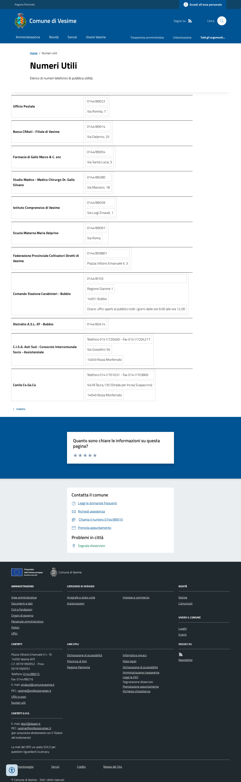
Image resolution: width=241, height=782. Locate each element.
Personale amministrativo (27, 621)
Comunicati (185, 603)
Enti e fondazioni (21, 609)
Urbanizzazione (182, 37)
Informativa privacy (135, 655)
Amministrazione (28, 37)
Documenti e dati (22, 603)
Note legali (129, 661)
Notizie (182, 597)
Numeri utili (18, 702)
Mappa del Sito (112, 766)
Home (33, 53)
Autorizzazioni (75, 603)
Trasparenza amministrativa (147, 37)
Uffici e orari (18, 696)
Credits (81, 766)
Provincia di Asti (77, 661)
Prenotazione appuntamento (141, 686)
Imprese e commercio (136, 597)
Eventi (182, 634)
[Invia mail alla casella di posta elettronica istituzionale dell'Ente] (37, 685)
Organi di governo (22, 615)
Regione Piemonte (25, 4)
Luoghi (182, 628)
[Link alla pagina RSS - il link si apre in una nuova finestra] (190, 21)
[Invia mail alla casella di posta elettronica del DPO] (30, 723)
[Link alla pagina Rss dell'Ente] (180, 654)
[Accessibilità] (12, 770)
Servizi (72, 37)
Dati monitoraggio (22, 766)
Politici (15, 627)
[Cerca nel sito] (220, 20)
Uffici (14, 633)
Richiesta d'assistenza (136, 691)
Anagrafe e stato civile (81, 597)
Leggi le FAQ (130, 677)
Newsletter (185, 660)
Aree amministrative (24, 597)
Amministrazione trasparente (141, 672)
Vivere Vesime (96, 37)
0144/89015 (31, 674)
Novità (54, 37)
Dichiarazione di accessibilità (84, 655)
